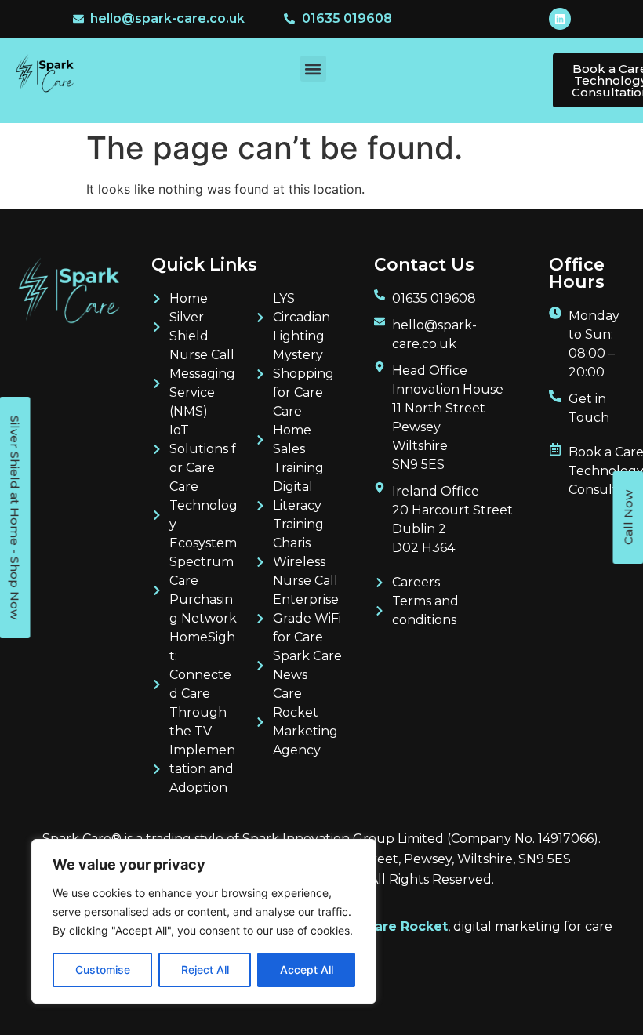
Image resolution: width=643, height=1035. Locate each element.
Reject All (205, 969)
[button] (313, 69)
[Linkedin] (560, 19)
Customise (102, 969)
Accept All (306, 969)
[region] (203, 921)
